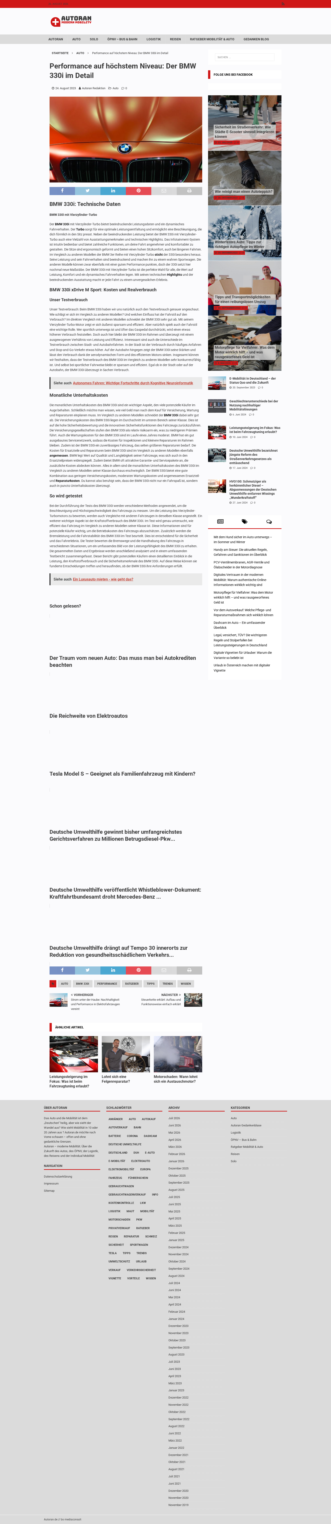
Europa (145, 1169)
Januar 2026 (176, 1161)
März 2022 (175, 1440)
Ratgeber (132, 983)
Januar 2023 (176, 1390)
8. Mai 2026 (224, 363)
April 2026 (174, 1139)
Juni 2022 (174, 1433)
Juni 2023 (174, 1369)
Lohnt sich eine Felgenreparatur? (116, 1079)
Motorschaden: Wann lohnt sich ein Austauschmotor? (175, 1079)
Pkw (139, 1219)
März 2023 (175, 1383)
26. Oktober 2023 (228, 197)
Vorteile (133, 1278)
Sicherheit (116, 1244)
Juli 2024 (174, 1283)
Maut (130, 1211)
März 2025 (175, 1225)
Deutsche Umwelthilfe (125, 1144)
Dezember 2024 (178, 1247)
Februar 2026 (176, 1154)
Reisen (175, 39)
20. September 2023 (244, 387)
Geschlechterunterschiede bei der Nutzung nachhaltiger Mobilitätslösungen (253, 405)
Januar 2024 (176, 1318)
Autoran (55, 39)
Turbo (80, 229)
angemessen (59, 455)
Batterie (115, 1135)
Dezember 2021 (178, 1454)
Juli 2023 (174, 1361)
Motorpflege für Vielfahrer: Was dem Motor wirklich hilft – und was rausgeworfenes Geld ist (245, 352)
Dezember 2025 (178, 1168)
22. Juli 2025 (225, 142)
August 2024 (176, 1275)
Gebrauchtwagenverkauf (127, 1194)
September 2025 (178, 1182)
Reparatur (131, 1236)
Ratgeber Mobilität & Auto (212, 39)
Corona (132, 1135)
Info (155, 1194)
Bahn (137, 1127)
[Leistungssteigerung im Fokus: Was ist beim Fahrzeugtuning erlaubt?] (74, 1054)
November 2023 (178, 1333)
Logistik (154, 39)
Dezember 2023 (178, 1326)
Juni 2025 (174, 1204)
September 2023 (178, 1347)
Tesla (113, 1253)
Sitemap (49, 1190)
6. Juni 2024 (239, 414)
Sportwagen (139, 1244)
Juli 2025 (174, 1197)
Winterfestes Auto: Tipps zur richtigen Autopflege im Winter (239, 244)
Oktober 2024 (177, 1261)
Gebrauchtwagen (121, 1186)
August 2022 (176, 1426)
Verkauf (115, 1269)
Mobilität (147, 1211)
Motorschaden (119, 1219)
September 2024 (178, 1268)
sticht (159, 254)
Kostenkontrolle (121, 1203)
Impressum (51, 1183)
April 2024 (174, 1304)
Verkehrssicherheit (141, 1269)
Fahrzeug (115, 1177)
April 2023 (174, 1376)
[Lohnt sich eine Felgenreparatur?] (126, 1054)
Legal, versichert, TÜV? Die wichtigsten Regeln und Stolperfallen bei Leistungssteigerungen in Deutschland (240, 640)
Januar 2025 (176, 1240)
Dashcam (150, 1135)
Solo (94, 39)
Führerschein (138, 1177)
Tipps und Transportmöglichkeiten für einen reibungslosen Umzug (242, 299)
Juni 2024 (174, 1290)
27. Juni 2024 (240, 502)
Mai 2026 (174, 1132)
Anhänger (116, 1119)
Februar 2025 (176, 1233)
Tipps (150, 983)
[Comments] (269, 521)
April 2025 (174, 1218)
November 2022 (178, 1404)
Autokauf (149, 1119)
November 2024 (178, 1254)
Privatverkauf (119, 1228)
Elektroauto (140, 1161)
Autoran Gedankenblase (246, 1125)
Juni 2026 (174, 1125)
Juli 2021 (174, 1476)
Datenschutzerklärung (58, 1176)
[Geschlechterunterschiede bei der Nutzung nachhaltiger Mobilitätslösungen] (217, 406)
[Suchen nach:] (245, 57)
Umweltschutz (119, 1261)
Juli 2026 (174, 1118)
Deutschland (118, 1152)
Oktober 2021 (177, 1462)
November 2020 (178, 1497)
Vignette (115, 1278)
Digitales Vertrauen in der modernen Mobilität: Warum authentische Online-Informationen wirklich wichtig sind (240, 580)
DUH (136, 1152)
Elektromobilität (121, 1169)
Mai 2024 (174, 1297)
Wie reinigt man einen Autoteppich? (243, 191)
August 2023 (176, 1354)
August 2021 (176, 1469)
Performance (107, 983)
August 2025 (176, 1189)
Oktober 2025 (177, 1175)
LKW (143, 1203)
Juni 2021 (174, 1483)
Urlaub (141, 1261)
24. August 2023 (65, 88)
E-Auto (150, 1152)
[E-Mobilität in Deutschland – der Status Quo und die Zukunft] (217, 383)
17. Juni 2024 (240, 468)
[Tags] (244, 521)
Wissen (186, 983)
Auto (76, 39)
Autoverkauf (118, 1127)
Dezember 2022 (178, 1397)
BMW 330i (62, 224)
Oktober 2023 (177, 1340)
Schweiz (151, 1236)
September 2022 (178, 1419)
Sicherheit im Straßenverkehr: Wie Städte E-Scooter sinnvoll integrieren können (244, 132)
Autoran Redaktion (93, 88)
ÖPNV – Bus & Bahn (122, 39)
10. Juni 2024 (240, 437)
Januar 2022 (176, 1447)
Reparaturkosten (68, 481)
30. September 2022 (229, 308)
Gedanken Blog (256, 39)
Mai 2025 (174, 1211)
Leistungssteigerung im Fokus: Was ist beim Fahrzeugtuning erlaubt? (69, 1081)
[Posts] (220, 521)
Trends (168, 983)
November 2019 (178, 1505)
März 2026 (175, 1146)
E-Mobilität (117, 1161)
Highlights (174, 274)
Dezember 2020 (178, 1490)
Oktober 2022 (177, 1412)
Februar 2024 (176, 1311)
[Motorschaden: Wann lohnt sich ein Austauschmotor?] (178, 1054)
